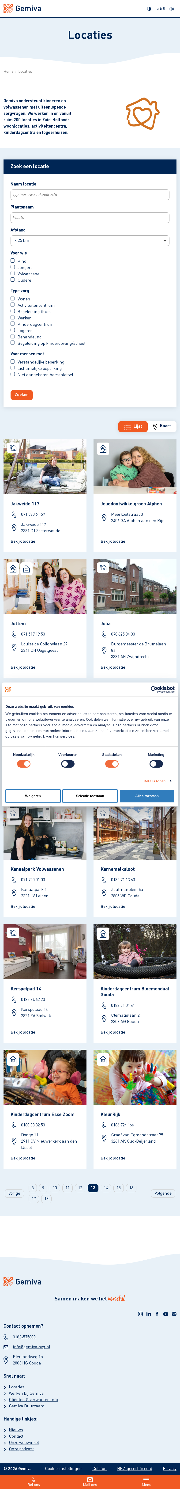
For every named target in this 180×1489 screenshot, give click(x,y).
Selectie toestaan (90, 796)
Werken (24, 318)
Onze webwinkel (24, 1443)
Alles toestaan (147, 796)
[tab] (162, 426)
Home (8, 72)
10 (55, 1188)
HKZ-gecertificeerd (134, 1469)
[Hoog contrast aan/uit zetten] (150, 8)
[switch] (68, 764)
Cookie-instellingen (63, 1469)
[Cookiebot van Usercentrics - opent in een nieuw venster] (154, 689)
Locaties (16, 1387)
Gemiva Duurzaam (27, 1406)
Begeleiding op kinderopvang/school (51, 343)
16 (131, 1188)
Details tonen (154, 781)
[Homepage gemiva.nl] (22, 8)
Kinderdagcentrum (35, 324)
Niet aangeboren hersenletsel (45, 375)
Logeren (25, 331)
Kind (21, 261)
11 (67, 1188)
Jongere (25, 268)
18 (46, 1199)
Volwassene (28, 274)
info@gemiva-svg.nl (31, 1347)
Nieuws (16, 1430)
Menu (146, 1485)
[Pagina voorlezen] (172, 8)
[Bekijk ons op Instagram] (140, 1314)
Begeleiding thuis (34, 312)
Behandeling (29, 337)
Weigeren (33, 796)
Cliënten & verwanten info (33, 1400)
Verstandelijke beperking (40, 362)
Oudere (24, 280)
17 (34, 1199)
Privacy (169, 1469)
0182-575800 (24, 1337)
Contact (16, 1436)
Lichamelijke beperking (39, 369)
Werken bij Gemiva (26, 1393)
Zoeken (22, 395)
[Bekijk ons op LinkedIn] (148, 1314)
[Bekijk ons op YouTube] (165, 1314)
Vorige (14, 1193)
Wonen (23, 299)
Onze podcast (21, 1449)
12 (80, 1188)
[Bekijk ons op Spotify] (174, 1314)
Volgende (163, 1193)
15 (118, 1188)
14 (106, 1188)
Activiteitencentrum (36, 305)
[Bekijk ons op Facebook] (157, 1314)
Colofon (99, 1469)
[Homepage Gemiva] (90, 1281)
